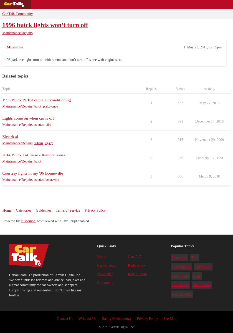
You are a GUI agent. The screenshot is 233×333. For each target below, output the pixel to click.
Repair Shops (124, 4)
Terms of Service (68, 210)
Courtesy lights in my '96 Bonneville (32, 173)
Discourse (28, 221)
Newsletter (105, 274)
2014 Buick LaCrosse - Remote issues (33, 155)
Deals (72, 4)
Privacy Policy (95, 210)
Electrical (10, 136)
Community (152, 4)
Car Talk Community (17, 14)
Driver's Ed (203, 267)
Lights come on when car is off (28, 118)
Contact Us (65, 318)
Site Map (169, 318)
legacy (49, 143)
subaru (38, 143)
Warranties (179, 258)
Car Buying (180, 276)
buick (37, 106)
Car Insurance (182, 294)
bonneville (52, 179)
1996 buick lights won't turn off (45, 24)
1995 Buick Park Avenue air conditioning (36, 100)
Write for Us (87, 318)
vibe (48, 124)
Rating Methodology (117, 318)
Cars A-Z (177, 4)
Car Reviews (95, 4)
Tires (194, 258)
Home (7, 210)
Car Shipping (181, 267)
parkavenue (50, 106)
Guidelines (43, 210)
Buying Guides (46, 4)
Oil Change (180, 285)
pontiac (39, 124)
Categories (23, 210)
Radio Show (137, 265)
